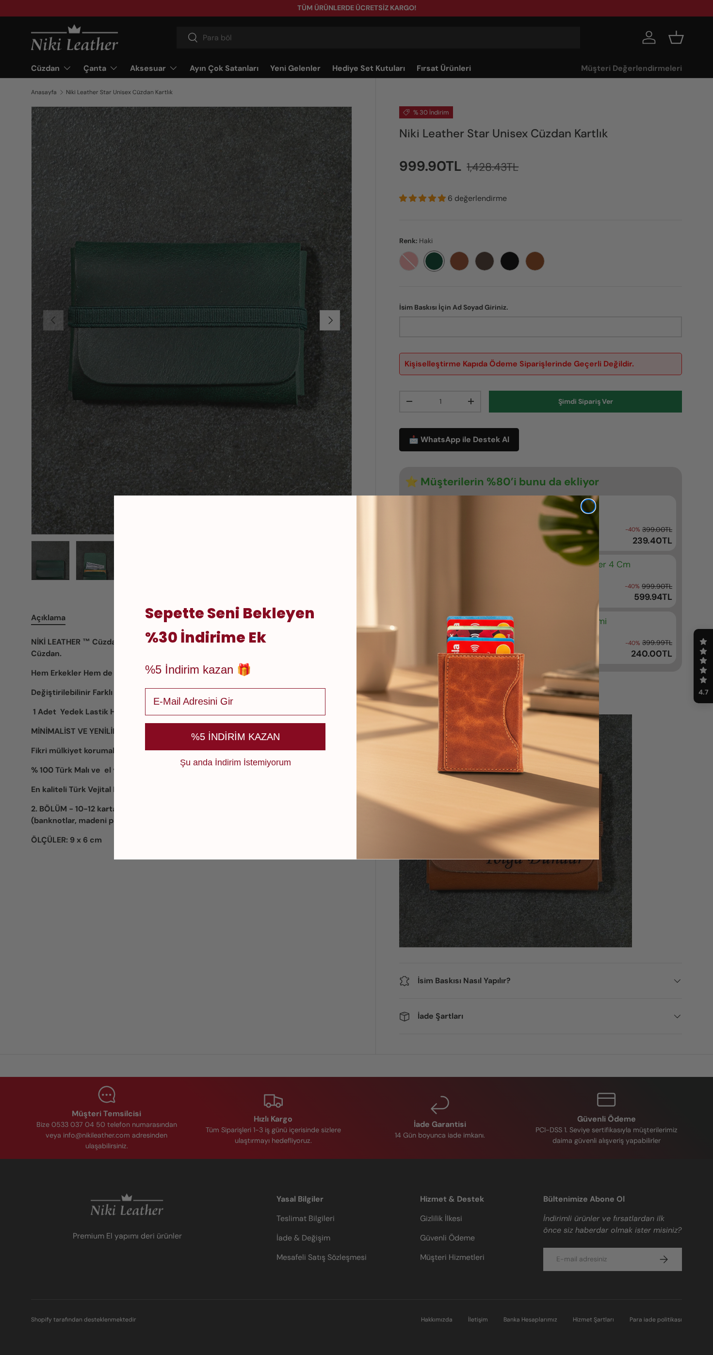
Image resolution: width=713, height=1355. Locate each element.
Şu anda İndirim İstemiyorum (235, 762)
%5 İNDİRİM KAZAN (235, 736)
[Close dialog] (588, 506)
